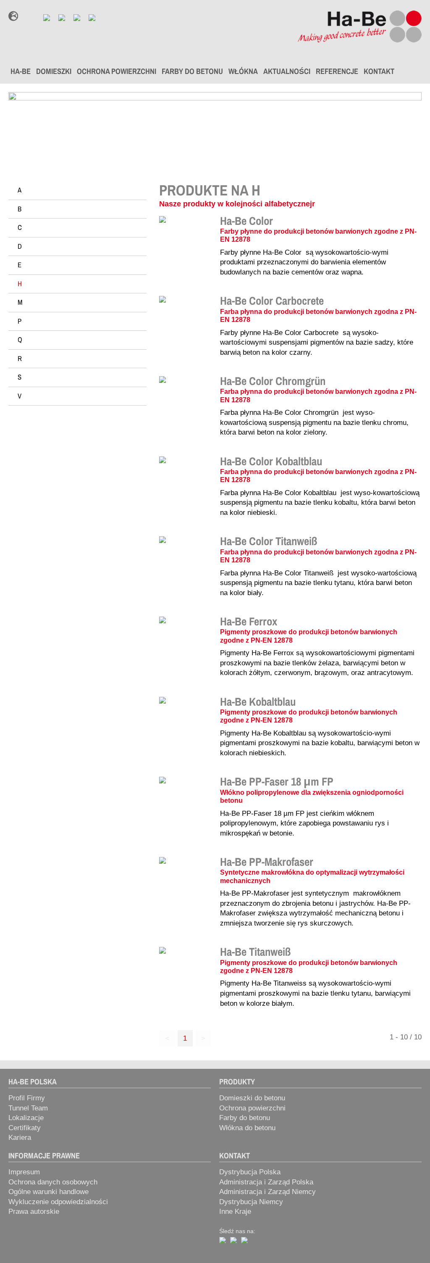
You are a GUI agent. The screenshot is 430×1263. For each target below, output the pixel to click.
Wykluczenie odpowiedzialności (58, 1202)
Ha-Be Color (246, 220)
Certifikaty (24, 1128)
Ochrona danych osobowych (52, 1182)
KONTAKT (379, 71)
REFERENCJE (337, 71)
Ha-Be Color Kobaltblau (271, 461)
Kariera (19, 1138)
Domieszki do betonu (252, 1098)
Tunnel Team (28, 1108)
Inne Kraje (235, 1212)
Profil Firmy (26, 1098)
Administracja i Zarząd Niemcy (267, 1192)
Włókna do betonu (247, 1128)
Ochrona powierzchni (252, 1108)
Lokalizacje (26, 1118)
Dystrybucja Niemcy (251, 1202)
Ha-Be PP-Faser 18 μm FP (276, 781)
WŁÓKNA (243, 71)
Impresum (24, 1172)
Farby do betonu (244, 1118)
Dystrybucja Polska (250, 1172)
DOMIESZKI (53, 71)
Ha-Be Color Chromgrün (272, 380)
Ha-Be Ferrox (248, 621)
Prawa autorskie (33, 1212)
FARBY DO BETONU (192, 71)
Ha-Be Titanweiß (255, 951)
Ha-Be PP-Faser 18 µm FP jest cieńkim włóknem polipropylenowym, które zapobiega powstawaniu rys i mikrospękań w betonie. (304, 823)
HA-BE (20, 71)
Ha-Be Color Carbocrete (272, 300)
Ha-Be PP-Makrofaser (266, 861)
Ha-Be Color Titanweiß (268, 540)
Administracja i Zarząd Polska (266, 1182)
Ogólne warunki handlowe (48, 1192)
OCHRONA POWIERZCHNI (116, 71)
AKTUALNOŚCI (286, 71)
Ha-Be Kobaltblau (258, 701)
